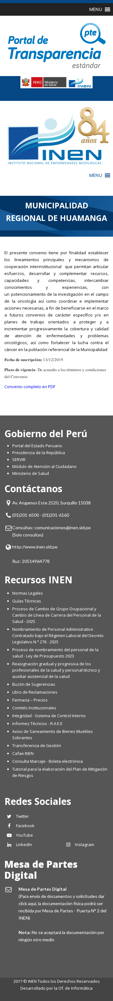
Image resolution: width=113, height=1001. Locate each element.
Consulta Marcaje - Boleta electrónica (47, 761)
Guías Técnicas (26, 601)
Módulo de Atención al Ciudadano (44, 466)
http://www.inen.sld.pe (34, 546)
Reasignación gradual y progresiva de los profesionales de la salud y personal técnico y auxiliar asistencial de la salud (56, 670)
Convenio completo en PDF (29, 386)
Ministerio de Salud (30, 473)
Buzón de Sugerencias (33, 684)
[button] (95, 9)
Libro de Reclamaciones (35, 692)
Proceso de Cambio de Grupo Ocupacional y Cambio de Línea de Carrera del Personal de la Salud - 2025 (56, 615)
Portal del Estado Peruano (37, 445)
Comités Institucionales (34, 708)
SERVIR (18, 459)
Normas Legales (27, 593)
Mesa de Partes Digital (41, 870)
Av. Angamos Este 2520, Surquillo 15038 (51, 502)
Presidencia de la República (38, 452)
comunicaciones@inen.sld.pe (63, 527)
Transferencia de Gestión (36, 745)
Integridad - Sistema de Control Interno (49, 715)
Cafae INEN (23, 753)
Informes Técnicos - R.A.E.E (37, 723)
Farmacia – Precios (30, 700)
